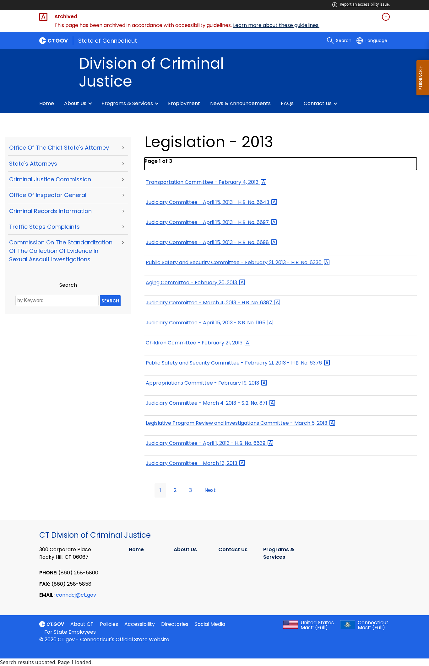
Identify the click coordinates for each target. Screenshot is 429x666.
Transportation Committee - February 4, (203, 182)
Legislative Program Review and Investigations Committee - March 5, (237, 423)
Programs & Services (127, 103)
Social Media (210, 624)
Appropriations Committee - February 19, (203, 382)
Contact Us (318, 103)
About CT (82, 624)
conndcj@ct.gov (76, 595)
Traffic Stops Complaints (44, 227)
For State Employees (70, 632)
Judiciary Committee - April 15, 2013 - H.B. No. (208, 202)
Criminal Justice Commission (50, 179)
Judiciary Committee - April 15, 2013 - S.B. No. (206, 322)
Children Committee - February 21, (195, 342)
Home (46, 103)
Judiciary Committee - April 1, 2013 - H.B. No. (206, 443)
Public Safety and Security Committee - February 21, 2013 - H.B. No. (234, 262)
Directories (174, 624)
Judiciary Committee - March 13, (192, 463)
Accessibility (139, 624)
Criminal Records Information (50, 211)
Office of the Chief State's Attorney (59, 148)
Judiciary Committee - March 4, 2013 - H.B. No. (210, 302)
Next (210, 490)
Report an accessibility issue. (365, 4)
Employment (184, 103)
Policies (109, 624)
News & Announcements (240, 103)
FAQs (287, 103)
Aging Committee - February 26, (192, 282)
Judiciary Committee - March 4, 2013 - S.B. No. (207, 403)
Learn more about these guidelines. (276, 25)
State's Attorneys (33, 164)
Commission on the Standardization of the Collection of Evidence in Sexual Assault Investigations (60, 250)
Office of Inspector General (47, 195)
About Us (75, 103)
